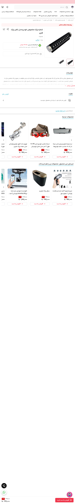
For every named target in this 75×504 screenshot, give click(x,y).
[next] (3, 140)
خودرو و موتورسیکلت (60, 20)
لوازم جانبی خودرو (48, 20)
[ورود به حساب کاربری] (7, 7)
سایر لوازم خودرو (37, 20)
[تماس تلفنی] (4, 485)
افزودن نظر (5, 94)
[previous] (71, 140)
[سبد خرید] (2, 7)
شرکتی (38, 40)
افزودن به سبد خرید (63, 500)
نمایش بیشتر (71, 86)
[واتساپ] (4, 492)
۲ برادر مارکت (71, 20)
